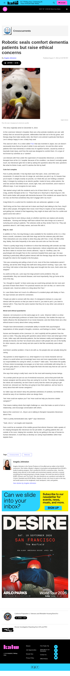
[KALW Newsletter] (35, 501)
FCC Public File (44, 646)
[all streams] (67, 9)
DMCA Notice (44, 658)
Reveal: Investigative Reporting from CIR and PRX (31, 627)
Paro (32, 144)
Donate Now (29, 654)
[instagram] (56, 650)
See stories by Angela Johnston (24, 483)
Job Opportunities (31, 650)
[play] (5, 9)
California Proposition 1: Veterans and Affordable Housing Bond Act (36, 613)
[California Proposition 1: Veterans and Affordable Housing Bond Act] (8, 616)
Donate (62, 3)
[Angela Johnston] (7, 464)
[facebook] (56, 647)
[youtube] (56, 658)
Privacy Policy (30, 658)
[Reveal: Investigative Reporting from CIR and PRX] (8, 630)
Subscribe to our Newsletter (45, 650)
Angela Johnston (10, 58)
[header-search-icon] (54, 3)
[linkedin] (56, 654)
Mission (28, 646)
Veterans (27, 454)
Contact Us (43, 654)
